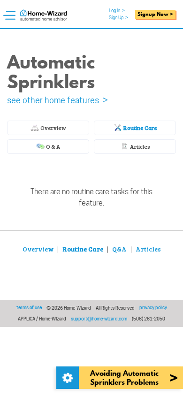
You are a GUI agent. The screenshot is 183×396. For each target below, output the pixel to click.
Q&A (119, 248)
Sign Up (118, 17)
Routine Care (139, 127)
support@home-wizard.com (99, 318)
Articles (139, 146)
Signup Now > (155, 14)
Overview (52, 127)
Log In (117, 10)
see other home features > (57, 100)
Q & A (53, 146)
